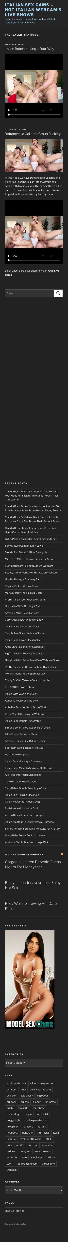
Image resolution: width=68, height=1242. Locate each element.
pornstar (33, 1145)
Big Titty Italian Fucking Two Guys (24, 653)
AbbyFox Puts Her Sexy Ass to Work (26, 707)
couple (28, 1114)
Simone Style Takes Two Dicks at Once (27, 727)
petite (19, 1145)
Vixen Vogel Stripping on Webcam (25, 714)
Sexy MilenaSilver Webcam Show (24, 633)
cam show (38, 1108)
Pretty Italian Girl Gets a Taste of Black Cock (30, 667)
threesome (48, 1163)
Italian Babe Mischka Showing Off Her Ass (29, 768)
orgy (9, 1145)
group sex (12, 1126)
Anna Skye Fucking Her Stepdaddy (25, 646)
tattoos (51, 1157)
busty (10, 1108)
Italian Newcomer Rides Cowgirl (23, 801)
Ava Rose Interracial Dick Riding (23, 774)
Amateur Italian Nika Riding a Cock (25, 741)
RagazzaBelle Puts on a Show (22, 586)
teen (9, 1163)
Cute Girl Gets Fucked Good (21, 781)
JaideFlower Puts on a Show (21, 734)
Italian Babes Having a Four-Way (29, 49)
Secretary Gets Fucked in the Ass (24, 747)
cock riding (13, 1114)
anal (23, 1089)
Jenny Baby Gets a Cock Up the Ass (25, 835)
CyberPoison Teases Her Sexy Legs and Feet (31, 539)
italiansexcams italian (12, 1224)
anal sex (11, 1095)
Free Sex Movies (14, 1210)
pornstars (47, 1145)
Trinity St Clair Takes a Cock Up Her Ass (28, 680)
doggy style (13, 1120)
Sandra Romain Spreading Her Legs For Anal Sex (33, 828)
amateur (12, 1089)
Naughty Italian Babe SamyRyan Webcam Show (32, 660)
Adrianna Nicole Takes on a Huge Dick (26, 842)
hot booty (12, 1132)
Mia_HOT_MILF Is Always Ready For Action (29, 559)
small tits (12, 1157)
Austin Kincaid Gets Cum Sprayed (24, 815)
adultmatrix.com (16, 1083)
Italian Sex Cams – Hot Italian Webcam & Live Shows (33, 9)
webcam (12, 1169)
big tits (25, 1101)
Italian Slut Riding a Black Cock (22, 794)
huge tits (27, 1132)
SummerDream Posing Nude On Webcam (29, 565)
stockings (36, 1157)
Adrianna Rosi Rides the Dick (21, 700)
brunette (50, 1101)
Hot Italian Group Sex (17, 754)
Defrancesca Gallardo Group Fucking (33, 134)
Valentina (10, 181)
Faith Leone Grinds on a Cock (22, 808)
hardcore (28, 1126)
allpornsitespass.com (42, 1083)
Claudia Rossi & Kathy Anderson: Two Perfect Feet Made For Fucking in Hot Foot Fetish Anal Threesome (31, 495)
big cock (11, 1101)
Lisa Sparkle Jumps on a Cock (22, 626)
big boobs (43, 1095)
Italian (56, 1132)
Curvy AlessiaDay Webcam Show (24, 619)
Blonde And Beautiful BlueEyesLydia (26, 552)
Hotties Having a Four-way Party (23, 579)
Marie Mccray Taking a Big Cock (23, 592)
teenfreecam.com (27, 1163)
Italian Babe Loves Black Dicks (22, 640)
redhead (12, 1151)
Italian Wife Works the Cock (21, 693)
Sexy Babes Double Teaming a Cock (25, 788)
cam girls (23, 1108)
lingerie (11, 1139)
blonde (37, 1101)
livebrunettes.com (30, 1139)
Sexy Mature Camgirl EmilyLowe (24, 545)
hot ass (41, 1126)
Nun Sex (23, 1224)
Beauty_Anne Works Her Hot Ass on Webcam (31, 572)
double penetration (36, 1120)
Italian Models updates (24, 854)
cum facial (42, 1114)
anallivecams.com (40, 1089)
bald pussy (26, 1095)
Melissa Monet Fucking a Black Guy (25, 673)
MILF (49, 1139)
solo (24, 1157)
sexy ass (26, 1151)
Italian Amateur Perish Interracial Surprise (29, 821)
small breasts (43, 1151)
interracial (43, 1132)
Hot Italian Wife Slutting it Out (22, 606)
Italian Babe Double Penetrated (23, 720)
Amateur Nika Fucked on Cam (22, 613)
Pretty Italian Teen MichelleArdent (25, 599)
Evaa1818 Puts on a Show (19, 687)
